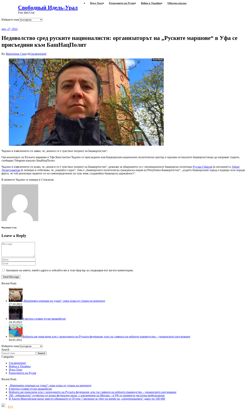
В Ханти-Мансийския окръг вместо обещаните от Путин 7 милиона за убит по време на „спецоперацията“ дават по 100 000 (87, 398)
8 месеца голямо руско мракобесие (30, 388)
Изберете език (10, 19)
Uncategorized (37, 53)
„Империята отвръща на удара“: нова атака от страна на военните (50, 385)
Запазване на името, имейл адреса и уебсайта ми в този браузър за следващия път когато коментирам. (69, 270)
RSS (10, 406)
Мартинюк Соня (16, 53)
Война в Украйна (20, 366)
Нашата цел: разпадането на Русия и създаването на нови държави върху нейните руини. (97, 24)
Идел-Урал (15, 369)
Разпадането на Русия (22, 372)
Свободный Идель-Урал (48, 7)
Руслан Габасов (202, 166)
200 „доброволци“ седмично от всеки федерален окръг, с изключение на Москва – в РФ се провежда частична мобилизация (86, 395)
